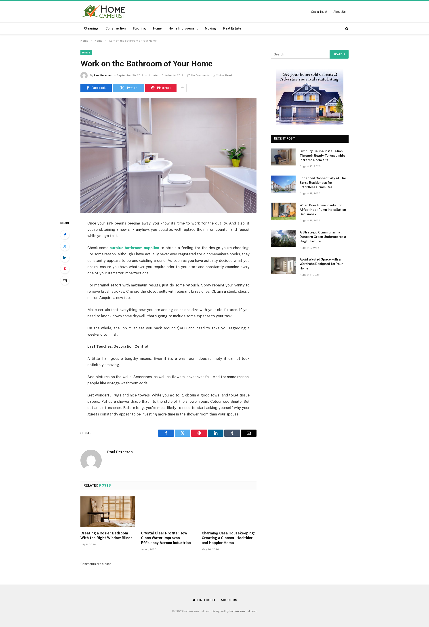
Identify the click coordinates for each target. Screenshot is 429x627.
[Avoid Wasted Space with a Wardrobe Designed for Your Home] (283, 265)
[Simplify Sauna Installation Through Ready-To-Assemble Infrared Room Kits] (283, 156)
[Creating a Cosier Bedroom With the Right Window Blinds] (107, 511)
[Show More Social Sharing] (182, 88)
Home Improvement (183, 28)
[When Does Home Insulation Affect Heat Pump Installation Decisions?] (283, 211)
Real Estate (232, 28)
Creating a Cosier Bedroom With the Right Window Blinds (106, 535)
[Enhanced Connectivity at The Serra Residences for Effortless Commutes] (283, 184)
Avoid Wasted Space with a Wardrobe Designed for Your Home (321, 264)
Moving (210, 28)
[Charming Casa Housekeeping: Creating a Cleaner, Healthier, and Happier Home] (229, 511)
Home (157, 28)
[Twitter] (64, 246)
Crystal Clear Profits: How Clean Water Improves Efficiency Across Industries (166, 538)
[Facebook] (64, 234)
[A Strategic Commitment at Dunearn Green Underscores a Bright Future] (283, 238)
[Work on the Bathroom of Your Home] (168, 155)
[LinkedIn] (64, 257)
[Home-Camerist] (103, 11)
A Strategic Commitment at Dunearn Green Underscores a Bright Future (323, 237)
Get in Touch (319, 11)
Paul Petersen (103, 75)
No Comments (200, 75)
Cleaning (91, 28)
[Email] (64, 280)
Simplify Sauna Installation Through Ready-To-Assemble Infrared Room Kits (322, 155)
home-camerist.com (243, 611)
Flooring (139, 28)
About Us (339, 11)
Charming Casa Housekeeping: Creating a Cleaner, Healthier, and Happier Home (228, 538)
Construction (115, 28)
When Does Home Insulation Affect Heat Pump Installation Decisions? (323, 209)
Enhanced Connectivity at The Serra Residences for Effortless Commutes (323, 182)
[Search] (346, 28)
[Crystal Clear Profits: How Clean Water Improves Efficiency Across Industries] (168, 511)
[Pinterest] (64, 269)
